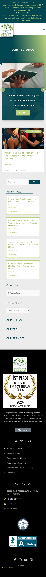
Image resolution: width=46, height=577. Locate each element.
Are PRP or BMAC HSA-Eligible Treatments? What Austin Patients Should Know (23, 100)
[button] (44, 29)
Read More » (8, 165)
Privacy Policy (8, 567)
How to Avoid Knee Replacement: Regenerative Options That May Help (22, 201)
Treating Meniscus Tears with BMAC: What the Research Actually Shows (23, 244)
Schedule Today (23, 13)
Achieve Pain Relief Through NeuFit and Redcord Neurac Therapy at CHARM (22, 155)
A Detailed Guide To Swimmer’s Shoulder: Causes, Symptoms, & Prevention (21, 266)
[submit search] (34, 182)
